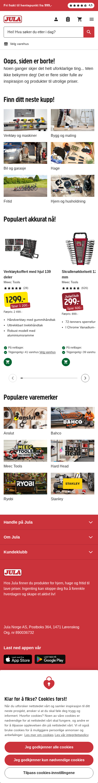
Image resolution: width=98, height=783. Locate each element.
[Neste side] (85, 378)
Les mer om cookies (39, 735)
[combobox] (49, 32)
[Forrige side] (13, 378)
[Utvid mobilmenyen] (91, 19)
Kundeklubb (15, 552)
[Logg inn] (56, 19)
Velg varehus (19, 44)
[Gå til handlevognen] (79, 19)
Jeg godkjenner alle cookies (49, 747)
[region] (49, 726)
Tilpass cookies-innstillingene (49, 773)
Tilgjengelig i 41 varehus (32, 352)
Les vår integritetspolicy (72, 735)
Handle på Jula (18, 522)
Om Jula (12, 537)
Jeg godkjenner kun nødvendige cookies (49, 760)
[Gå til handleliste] (67, 19)
